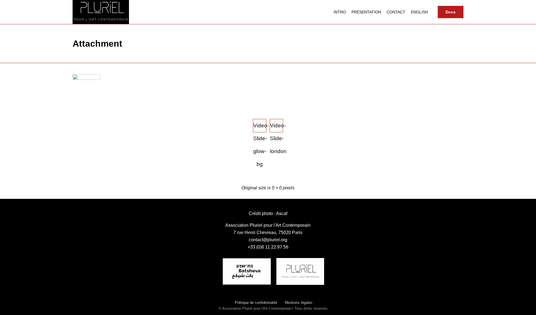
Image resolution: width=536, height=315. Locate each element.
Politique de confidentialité (256, 302)
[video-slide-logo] (86, 78)
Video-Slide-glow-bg (259, 127)
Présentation (366, 12)
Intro (340, 12)
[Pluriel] (101, 12)
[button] (450, 12)
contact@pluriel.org (268, 239)
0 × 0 (277, 187)
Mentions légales (298, 302)
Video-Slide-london (276, 127)
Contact (396, 12)
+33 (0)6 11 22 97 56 (268, 247)
